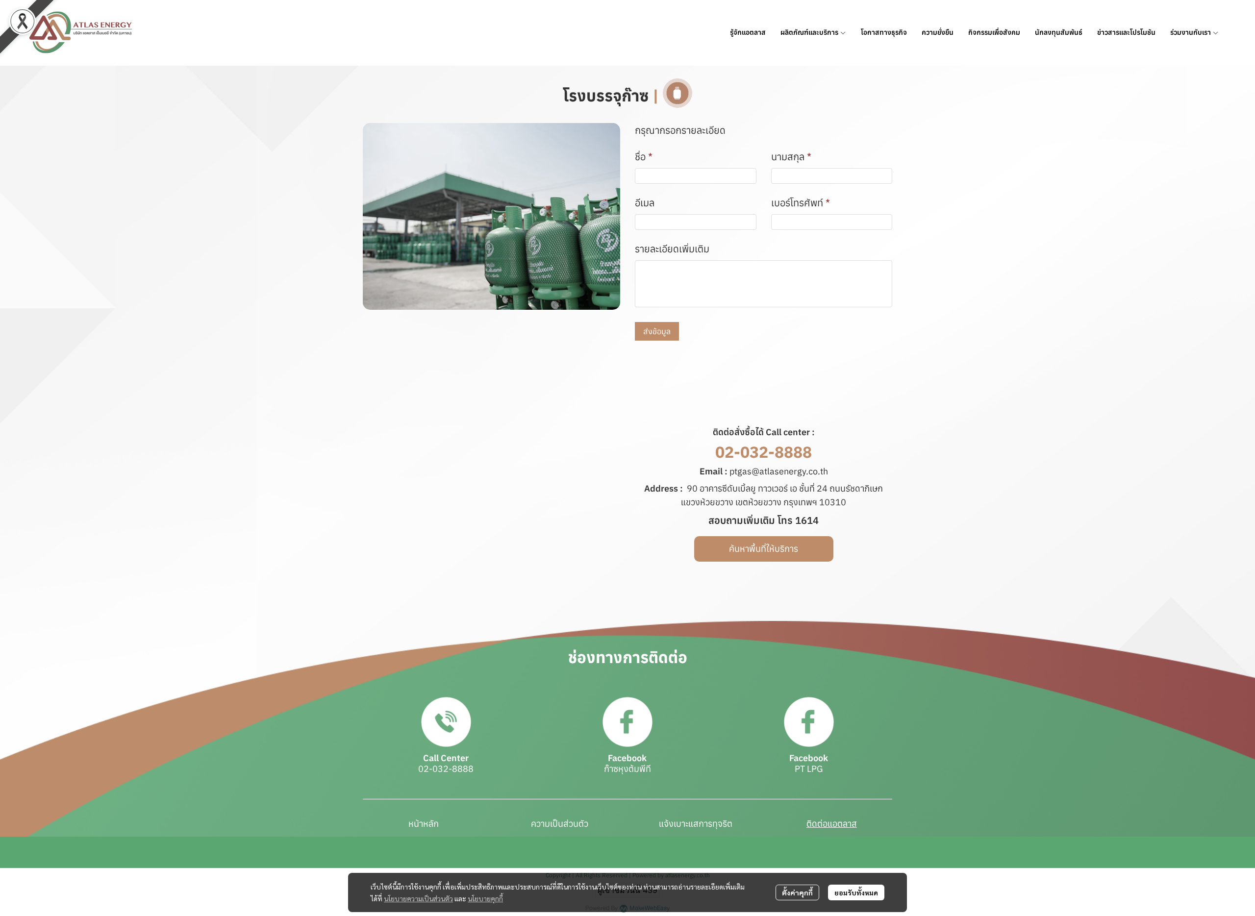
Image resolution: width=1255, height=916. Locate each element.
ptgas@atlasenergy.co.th (778, 471)
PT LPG (809, 768)
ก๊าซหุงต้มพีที (627, 768)
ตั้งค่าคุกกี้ (797, 892)
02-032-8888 (763, 452)
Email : (714, 471)
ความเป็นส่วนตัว (559, 823)
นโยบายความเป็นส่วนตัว (418, 898)
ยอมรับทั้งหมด (856, 892)
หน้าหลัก (423, 823)
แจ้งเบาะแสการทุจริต (695, 823)
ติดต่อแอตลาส (831, 823)
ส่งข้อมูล (657, 331)
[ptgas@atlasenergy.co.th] (728, 471)
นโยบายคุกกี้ (485, 898)
